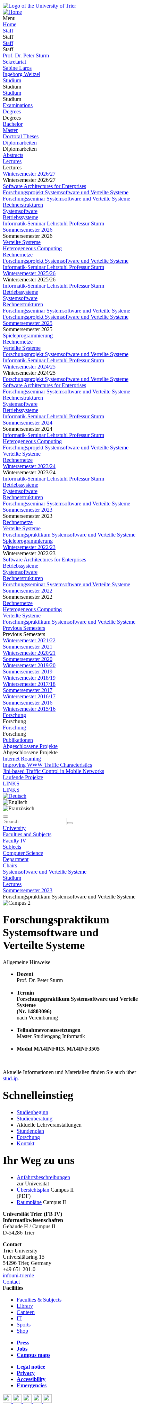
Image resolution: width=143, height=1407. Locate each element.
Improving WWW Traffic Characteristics (47, 765)
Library (25, 1306)
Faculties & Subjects (39, 1300)
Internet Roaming (22, 759)
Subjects (12, 847)
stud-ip (10, 1078)
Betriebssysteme (20, 217)
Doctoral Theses (21, 136)
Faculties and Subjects (27, 834)
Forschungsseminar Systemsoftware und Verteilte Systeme (66, 199)
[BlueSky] (18, 1401)
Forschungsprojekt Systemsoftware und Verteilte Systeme (65, 192)
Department (15, 859)
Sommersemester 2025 (27, 323)
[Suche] (5, 817)
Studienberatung (34, 1118)
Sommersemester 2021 (27, 647)
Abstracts (13, 155)
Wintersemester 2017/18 (29, 684)
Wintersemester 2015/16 (29, 709)
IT (19, 1318)
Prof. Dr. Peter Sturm (26, 55)
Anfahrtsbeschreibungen (43, 1177)
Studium (12, 80)
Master (10, 130)
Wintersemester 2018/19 (29, 678)
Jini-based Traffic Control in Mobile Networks (53, 771)
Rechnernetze (18, 255)
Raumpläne (29, 1202)
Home (9, 24)
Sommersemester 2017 (27, 690)
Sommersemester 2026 (27, 230)
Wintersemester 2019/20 (29, 665)
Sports (24, 1324)
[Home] (12, 12)
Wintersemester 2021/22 (29, 640)
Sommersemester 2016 (27, 703)
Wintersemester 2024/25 (29, 367)
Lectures (12, 161)
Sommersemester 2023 (27, 510)
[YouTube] (28, 1401)
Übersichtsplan (33, 1190)
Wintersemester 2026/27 (29, 174)
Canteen (26, 1312)
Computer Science (23, 853)
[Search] (70, 823)
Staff (8, 31)
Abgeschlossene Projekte (30, 746)
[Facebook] (8, 1401)
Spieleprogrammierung (28, 335)
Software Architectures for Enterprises (44, 186)
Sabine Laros (17, 68)
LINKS (11, 783)
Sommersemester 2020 (27, 659)
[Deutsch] (14, 796)
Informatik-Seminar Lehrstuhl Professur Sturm (53, 223)
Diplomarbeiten (20, 143)
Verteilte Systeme (22, 242)
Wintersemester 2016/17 (29, 696)
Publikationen (18, 740)
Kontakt (25, 1143)
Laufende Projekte (23, 777)
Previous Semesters (24, 628)
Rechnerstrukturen (23, 205)
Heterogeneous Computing (32, 248)
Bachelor (13, 124)
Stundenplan (30, 1131)
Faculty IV (14, 841)
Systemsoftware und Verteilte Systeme (44, 872)
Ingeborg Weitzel (21, 74)
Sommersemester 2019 (27, 671)
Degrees (12, 111)
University (14, 828)
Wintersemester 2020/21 (29, 653)
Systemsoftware (20, 211)
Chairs (10, 865)
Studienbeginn (32, 1112)
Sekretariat (14, 62)
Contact (11, 1282)
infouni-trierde (18, 1275)
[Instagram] (38, 1401)
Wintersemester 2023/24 (29, 466)
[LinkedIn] (47, 1401)
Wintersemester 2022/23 (29, 547)
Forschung (14, 715)
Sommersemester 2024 (27, 423)
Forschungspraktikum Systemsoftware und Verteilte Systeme (69, 535)
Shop (22, 1331)
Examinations (18, 105)
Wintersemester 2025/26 (29, 273)
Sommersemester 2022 (27, 591)
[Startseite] (39, 6)
